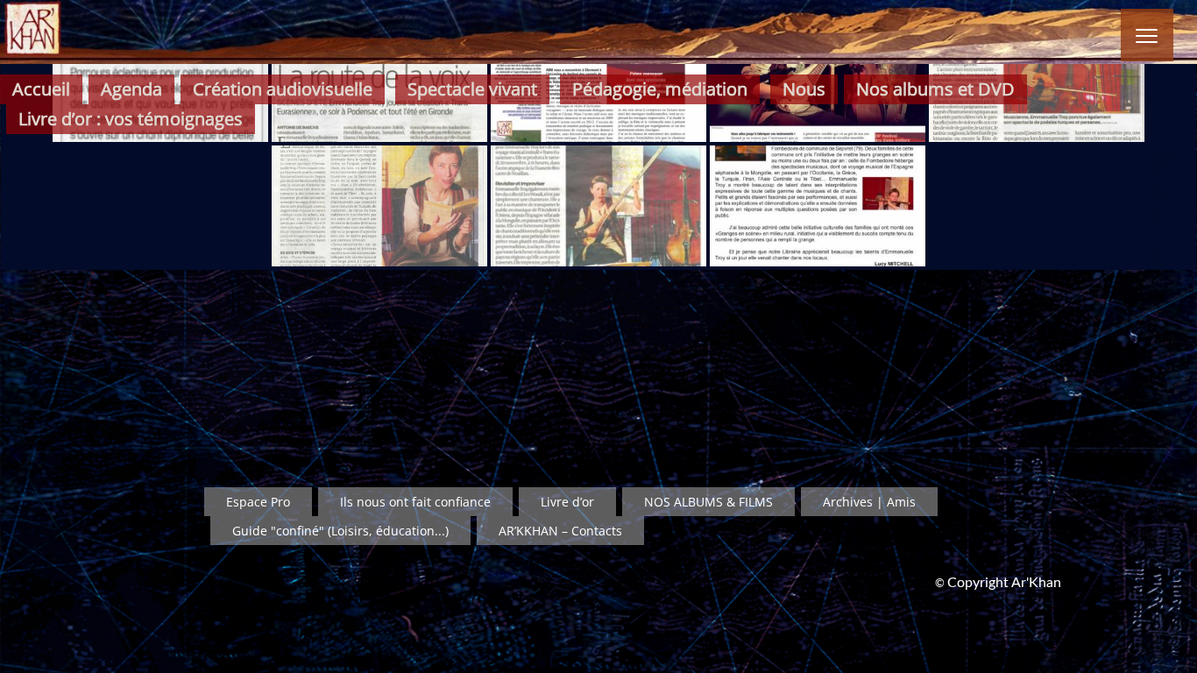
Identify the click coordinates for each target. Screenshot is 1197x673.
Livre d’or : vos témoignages (130, 119)
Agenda (131, 89)
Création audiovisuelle (282, 89)
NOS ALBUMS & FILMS (708, 501)
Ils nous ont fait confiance (415, 501)
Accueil (41, 89)
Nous (804, 89)
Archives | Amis (869, 501)
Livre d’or (567, 501)
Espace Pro (258, 501)
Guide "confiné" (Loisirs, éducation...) (340, 530)
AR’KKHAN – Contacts (560, 530)
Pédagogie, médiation (659, 89)
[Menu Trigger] (1147, 35)
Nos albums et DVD (935, 89)
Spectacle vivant (472, 89)
